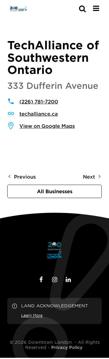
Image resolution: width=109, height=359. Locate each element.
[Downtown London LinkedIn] (68, 280)
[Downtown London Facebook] (41, 280)
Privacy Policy (67, 347)
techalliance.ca (38, 113)
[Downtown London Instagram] (54, 280)
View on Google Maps (47, 126)
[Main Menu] (96, 8)
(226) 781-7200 (38, 101)
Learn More (31, 315)
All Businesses (54, 191)
